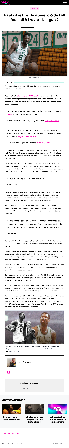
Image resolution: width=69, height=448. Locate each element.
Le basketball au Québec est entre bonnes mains (57, 419)
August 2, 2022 (52, 120)
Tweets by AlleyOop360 (11, 433)
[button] (58, 2)
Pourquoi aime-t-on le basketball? (11, 418)
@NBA (9, 114)
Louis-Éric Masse (27, 27)
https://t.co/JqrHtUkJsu (29, 137)
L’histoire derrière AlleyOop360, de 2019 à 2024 (34, 419)
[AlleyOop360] (5, 2)
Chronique (34, 8)
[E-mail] (8, 373)
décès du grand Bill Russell (27, 96)
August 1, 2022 (43, 143)
